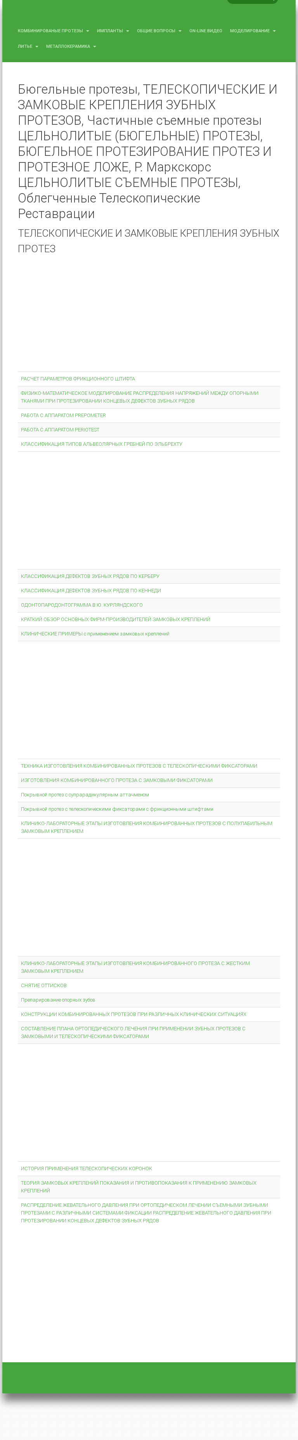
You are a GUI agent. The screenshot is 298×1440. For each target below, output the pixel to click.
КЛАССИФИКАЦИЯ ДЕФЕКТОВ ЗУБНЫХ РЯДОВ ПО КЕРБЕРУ (90, 576)
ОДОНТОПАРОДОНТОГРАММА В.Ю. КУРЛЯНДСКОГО (82, 605)
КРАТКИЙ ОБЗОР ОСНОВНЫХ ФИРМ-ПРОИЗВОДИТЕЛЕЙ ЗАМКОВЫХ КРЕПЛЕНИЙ (115, 619)
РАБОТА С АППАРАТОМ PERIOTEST (60, 430)
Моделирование (250, 30)
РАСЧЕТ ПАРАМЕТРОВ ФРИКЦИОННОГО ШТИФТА (78, 379)
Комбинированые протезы (51, 30)
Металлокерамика (68, 46)
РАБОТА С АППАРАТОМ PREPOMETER (63, 415)
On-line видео (205, 30)
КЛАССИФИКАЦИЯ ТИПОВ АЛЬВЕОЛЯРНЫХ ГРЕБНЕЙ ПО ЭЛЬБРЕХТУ (101, 444)
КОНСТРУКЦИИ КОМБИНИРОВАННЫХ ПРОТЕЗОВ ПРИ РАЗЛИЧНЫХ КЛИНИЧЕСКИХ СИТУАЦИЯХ (133, 1014)
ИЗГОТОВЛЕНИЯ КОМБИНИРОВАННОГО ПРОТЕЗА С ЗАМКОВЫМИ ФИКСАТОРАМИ (117, 780)
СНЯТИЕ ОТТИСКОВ (44, 985)
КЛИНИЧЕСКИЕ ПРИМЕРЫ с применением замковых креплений (95, 634)
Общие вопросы (157, 30)
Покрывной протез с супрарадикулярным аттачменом (85, 795)
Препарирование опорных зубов (58, 1000)
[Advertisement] (149, 314)
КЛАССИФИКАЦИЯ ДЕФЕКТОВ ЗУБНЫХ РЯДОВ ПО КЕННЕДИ (91, 590)
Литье (25, 46)
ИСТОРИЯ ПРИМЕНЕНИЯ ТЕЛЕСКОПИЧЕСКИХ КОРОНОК (86, 1168)
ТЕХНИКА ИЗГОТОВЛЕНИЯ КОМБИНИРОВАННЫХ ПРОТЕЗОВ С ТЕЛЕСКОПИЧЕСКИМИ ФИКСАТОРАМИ (139, 766)
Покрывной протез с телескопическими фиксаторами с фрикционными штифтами (117, 809)
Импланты (110, 30)
